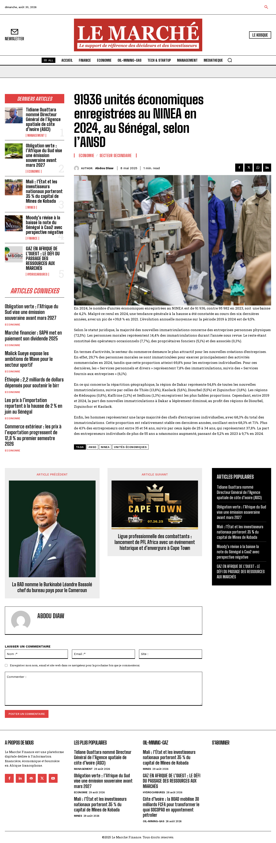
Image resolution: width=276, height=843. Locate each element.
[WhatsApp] (258, 168)
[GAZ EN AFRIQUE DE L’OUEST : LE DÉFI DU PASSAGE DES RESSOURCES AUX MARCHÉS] (14, 254)
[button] (266, 7)
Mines (31, 207)
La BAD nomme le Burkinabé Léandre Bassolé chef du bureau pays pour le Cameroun (52, 587)
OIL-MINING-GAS (153, 821)
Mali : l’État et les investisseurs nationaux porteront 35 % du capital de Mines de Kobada (44, 191)
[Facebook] (239, 168)
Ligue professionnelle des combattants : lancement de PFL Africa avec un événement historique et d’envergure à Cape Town (155, 542)
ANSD (92, 447)
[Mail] (31, 778)
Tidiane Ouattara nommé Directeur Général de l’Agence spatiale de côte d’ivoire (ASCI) (43, 119)
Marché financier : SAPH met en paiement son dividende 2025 (33, 335)
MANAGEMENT (36, 135)
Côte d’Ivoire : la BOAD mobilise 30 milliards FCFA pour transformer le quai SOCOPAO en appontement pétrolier (171, 807)
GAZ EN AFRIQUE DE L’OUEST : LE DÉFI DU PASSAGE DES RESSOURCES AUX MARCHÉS (43, 258)
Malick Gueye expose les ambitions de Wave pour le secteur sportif (29, 359)
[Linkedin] (267, 168)
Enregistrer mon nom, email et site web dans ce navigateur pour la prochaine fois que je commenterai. (75, 665)
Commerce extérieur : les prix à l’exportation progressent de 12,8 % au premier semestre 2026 (33, 435)
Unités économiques (130, 447)
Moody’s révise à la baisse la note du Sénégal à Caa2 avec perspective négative (44, 225)
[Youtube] (53, 778)
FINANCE (32, 238)
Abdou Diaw (104, 168)
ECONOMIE (33, 171)
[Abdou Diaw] (77, 168)
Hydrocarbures (37, 274)
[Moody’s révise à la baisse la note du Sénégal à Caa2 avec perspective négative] (14, 223)
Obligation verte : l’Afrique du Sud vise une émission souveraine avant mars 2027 (44, 155)
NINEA (105, 447)
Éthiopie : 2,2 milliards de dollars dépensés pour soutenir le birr (34, 382)
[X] (248, 168)
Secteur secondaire (116, 155)
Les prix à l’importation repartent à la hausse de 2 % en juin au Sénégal (33, 406)
